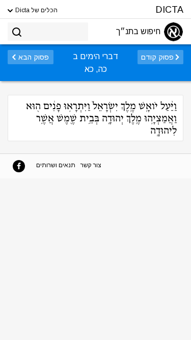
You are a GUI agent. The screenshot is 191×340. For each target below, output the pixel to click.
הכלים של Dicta (36, 10)
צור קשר (90, 165)
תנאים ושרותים (55, 165)
